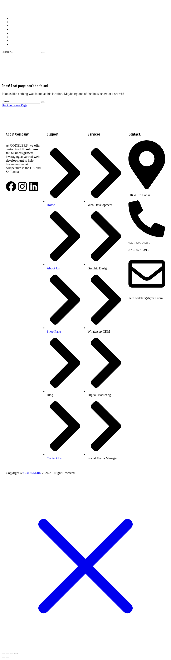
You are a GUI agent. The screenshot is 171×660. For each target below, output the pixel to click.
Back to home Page (14, 105)
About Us (16, 40)
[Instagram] (22, 186)
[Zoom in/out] (16, 653)
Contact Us (17, 44)
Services (15, 22)
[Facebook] (11, 186)
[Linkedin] (33, 186)
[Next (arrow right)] (7, 657)
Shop (13, 29)
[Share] (7, 653)
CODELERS (32, 473)
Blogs (14, 37)
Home (14, 18)
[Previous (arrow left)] (3, 657)
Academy (16, 25)
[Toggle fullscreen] (11, 653)
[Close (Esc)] (3, 653)
